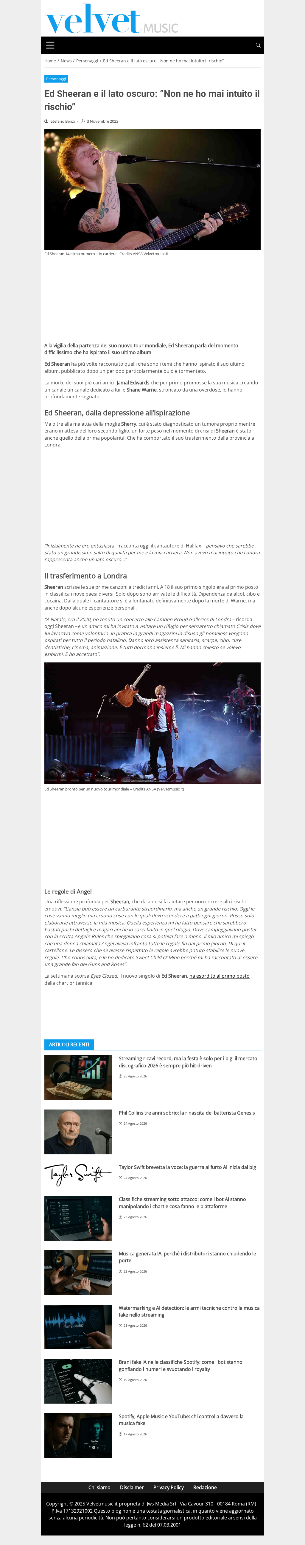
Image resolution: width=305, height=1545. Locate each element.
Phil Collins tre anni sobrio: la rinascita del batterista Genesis (187, 1113)
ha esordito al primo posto (219, 976)
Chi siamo (99, 1487)
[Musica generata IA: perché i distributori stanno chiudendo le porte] (78, 1272)
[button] (258, 45)
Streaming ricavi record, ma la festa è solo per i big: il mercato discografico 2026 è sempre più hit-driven (188, 1062)
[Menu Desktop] (50, 45)
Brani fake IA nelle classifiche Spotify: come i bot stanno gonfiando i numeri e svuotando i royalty (180, 1365)
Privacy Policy (168, 1487)
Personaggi (56, 78)
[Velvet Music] (111, 18)
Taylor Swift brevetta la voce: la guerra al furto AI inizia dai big (187, 1167)
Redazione (205, 1487)
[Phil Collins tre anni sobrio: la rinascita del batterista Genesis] (78, 1132)
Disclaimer (132, 1487)
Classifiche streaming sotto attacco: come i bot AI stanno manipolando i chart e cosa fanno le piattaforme (182, 1202)
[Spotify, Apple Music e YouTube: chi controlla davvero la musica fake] (78, 1435)
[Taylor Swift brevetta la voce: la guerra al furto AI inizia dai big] (78, 1175)
